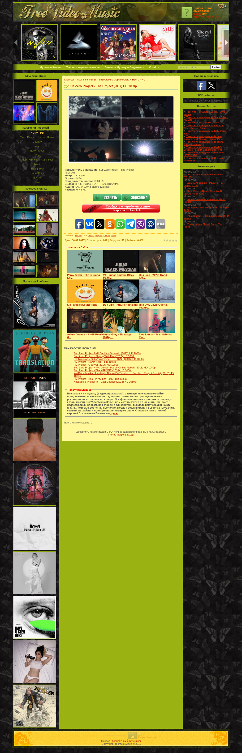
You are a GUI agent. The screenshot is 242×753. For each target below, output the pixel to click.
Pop (37, 155)
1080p (91, 235)
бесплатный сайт (122, 741)
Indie (37, 146)
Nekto (78, 235)
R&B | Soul (37, 168)
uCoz (138, 741)
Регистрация (117, 434)
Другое (37, 177)
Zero (113, 235)
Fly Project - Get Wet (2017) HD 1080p (96, 364)
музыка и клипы (86, 79)
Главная (69, 79)
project (98, 235)
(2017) (107, 235)
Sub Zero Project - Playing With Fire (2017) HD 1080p (104, 356)
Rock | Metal (37, 150)
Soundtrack (37, 173)
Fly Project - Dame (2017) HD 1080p (95, 361)
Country (37, 141)
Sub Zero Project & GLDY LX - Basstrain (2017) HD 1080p (107, 353)
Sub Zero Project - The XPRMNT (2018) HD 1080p (103, 370)
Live (37, 182)
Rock (37, 164)
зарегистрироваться (207, 16)
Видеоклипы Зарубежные (114, 79)
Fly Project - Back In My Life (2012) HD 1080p (100, 378)
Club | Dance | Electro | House (37, 137)
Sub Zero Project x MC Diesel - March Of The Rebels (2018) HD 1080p (115, 367)
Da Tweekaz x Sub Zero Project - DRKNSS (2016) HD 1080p (109, 359)
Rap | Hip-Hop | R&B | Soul (37, 159)
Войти (198, 13)
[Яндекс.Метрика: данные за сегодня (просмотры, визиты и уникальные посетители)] (147, 735)
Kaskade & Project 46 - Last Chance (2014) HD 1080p (105, 381)
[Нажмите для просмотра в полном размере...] (121, 161)
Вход (130, 434)
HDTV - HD (37, 132)
